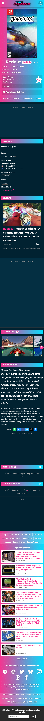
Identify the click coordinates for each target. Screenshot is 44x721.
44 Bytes (15, 687)
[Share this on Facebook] (23, 429)
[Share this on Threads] (31, 429)
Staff (17, 535)
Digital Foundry (7, 698)
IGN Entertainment (33, 684)
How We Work (26, 535)
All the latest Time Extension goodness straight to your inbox (22, 711)
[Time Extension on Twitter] (22, 672)
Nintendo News (21, 698)
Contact (5, 538)
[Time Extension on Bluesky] (30, 672)
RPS (35, 702)
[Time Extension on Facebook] (26, 678)
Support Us (38, 535)
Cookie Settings (19, 542)
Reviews (16, 99)
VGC (8, 702)
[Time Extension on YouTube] (13, 672)
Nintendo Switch (18, 67)
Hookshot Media (14, 684)
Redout (18, 61)
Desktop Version (33, 542)
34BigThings (16, 72)
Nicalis (14, 70)
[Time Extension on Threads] (17, 678)
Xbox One (6, 176)
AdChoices (24, 687)
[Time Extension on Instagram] (39, 672)
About (10, 535)
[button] (42, 347)
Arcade (5, 156)
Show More (21, 659)
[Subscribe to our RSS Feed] (5, 672)
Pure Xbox (37, 695)
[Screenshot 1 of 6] (17, 346)
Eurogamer (38, 698)
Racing (12, 156)
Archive (8, 542)
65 (39, 244)
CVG (30, 702)
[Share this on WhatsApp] (14, 429)
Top (4, 535)
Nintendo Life (14, 695)
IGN (30, 698)
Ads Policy (38, 538)
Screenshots (27, 99)
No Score (6, 86)
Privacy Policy (15, 538)
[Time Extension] (22, 3)
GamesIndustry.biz (19, 702)
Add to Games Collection (15, 92)
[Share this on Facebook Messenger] (35, 429)
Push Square (26, 695)
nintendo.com (7, 190)
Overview (6, 99)
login (29, 490)
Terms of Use (27, 538)
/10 (13, 80)
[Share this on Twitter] (27, 429)
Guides (38, 99)
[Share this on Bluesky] (19, 429)
